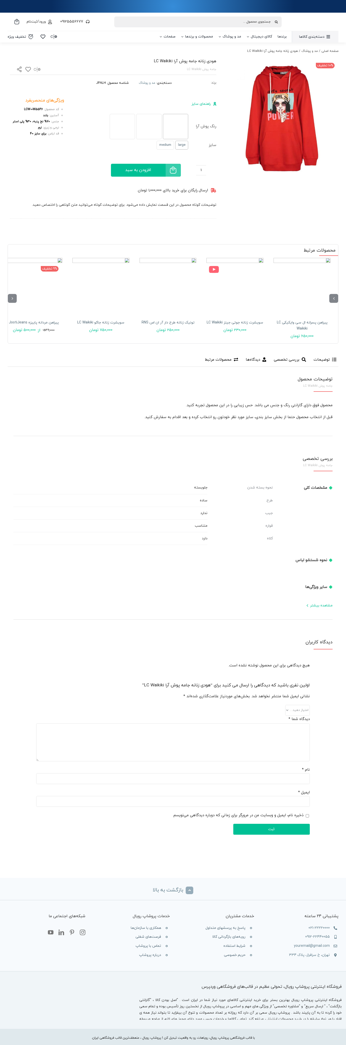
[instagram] (82, 933)
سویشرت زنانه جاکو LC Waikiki (100, 322)
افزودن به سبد (138, 170)
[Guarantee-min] (22, 223)
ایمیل (304, 792)
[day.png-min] (67, 223)
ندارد (203, 513)
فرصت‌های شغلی (148, 936)
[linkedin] (61, 933)
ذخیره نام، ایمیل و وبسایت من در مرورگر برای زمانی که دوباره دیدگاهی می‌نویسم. (238, 815)
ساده (203, 500)
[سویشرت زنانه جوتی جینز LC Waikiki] (234, 286)
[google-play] (105, 1012)
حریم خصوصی (234, 955)
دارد (204, 538)
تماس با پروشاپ (148, 946)
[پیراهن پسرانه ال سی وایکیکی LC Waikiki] (302, 286)
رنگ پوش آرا (206, 126)
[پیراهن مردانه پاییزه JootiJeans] (33, 286)
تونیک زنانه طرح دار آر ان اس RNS (168, 322)
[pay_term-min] (113, 223)
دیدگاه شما (299, 719)
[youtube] (50, 933)
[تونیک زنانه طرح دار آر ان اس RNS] (168, 286)
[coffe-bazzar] (105, 982)
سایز (212, 145)
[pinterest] (72, 933)
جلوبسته (200, 487)
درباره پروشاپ (150, 955)
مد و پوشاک (147, 83)
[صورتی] (149, 126)
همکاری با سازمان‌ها (146, 928)
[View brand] (194, 81)
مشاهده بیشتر (321, 605)
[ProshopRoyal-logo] (312, 16)
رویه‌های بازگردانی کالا (228, 936)
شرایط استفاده (234, 946)
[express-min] (203, 223)
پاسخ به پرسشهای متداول (225, 928)
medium (165, 145)
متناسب (201, 525)
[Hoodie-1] (280, 115)
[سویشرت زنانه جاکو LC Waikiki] (100, 286)
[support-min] (158, 223)
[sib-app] (105, 997)
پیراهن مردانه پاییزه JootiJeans (34, 322)
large (181, 145)
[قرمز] (122, 126)
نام (306, 769)
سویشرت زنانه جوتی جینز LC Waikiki (235, 322)
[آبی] (175, 126)
